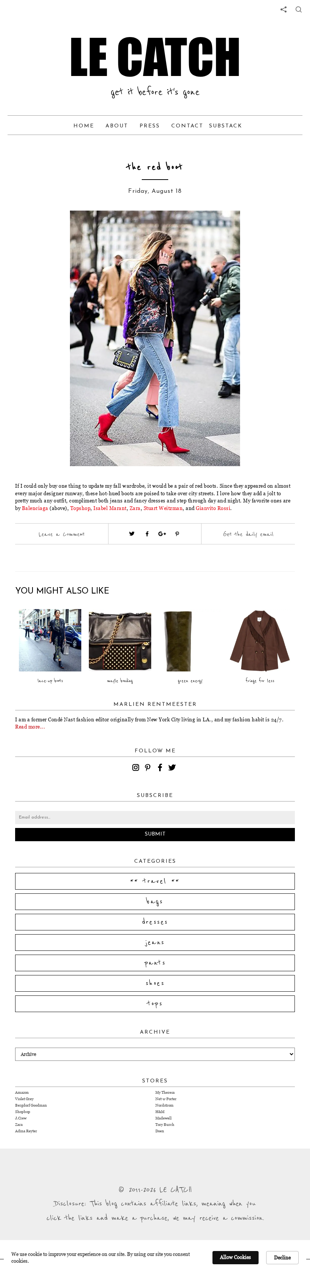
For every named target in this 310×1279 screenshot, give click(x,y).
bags (155, 901)
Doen (159, 1131)
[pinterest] (149, 768)
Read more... (30, 727)
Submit (155, 834)
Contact (187, 126)
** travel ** (155, 881)
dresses (155, 922)
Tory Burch (164, 1124)
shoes (155, 983)
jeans (155, 942)
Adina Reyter (26, 1131)
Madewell (163, 1118)
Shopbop (22, 1111)
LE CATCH (155, 56)
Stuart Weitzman (163, 508)
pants (155, 962)
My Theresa (165, 1092)
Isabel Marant (110, 508)
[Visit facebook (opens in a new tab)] (147, 534)
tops (155, 1003)
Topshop (80, 508)
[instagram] (137, 768)
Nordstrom (164, 1105)
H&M (159, 1111)
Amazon (22, 1092)
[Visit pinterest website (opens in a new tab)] (58, 227)
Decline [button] (282, 1257)
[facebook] (161, 768)
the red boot (155, 167)
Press (150, 126)
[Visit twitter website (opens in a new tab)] (132, 534)
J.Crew (20, 1118)
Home (83, 126)
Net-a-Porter (166, 1098)
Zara (135, 508)
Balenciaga (35, 508)
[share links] (283, 9)
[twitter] (173, 768)
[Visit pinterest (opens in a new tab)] (177, 534)
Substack (225, 126)
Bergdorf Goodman (31, 1105)
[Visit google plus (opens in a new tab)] (162, 534)
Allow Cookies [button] (235, 1257)
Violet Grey (24, 1098)
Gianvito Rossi (213, 508)
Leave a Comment (62, 534)
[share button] (298, 9)
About (116, 126)
